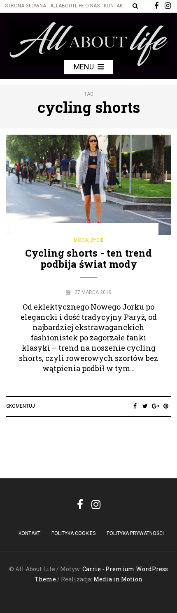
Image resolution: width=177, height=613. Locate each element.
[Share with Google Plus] (155, 406)
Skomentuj (20, 406)
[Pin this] (166, 406)
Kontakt (115, 6)
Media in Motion (117, 579)
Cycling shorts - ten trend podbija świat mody (88, 258)
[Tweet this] (145, 406)
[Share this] (135, 406)
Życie (97, 240)
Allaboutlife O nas (75, 6)
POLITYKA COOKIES (73, 533)
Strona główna (25, 6)
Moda (81, 240)
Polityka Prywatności (135, 533)
